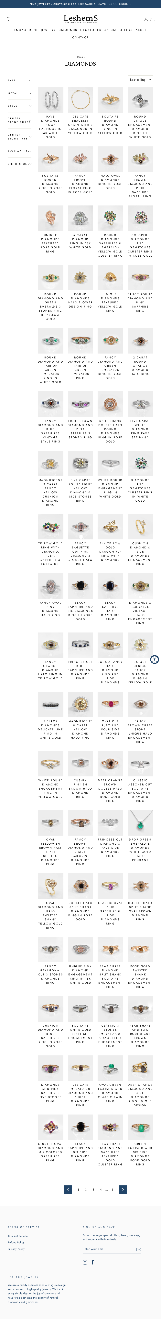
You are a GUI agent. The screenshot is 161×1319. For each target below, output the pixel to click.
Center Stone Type (18, 136)
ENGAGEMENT (26, 30)
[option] (80, 4)
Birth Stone (19, 164)
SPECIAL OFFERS (118, 30)
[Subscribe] (138, 1249)
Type (12, 80)
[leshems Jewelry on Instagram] (85, 1262)
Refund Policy (16, 1242)
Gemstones (90, 30)
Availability (19, 151)
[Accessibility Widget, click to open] (154, 659)
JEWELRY (48, 30)
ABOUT (141, 30)
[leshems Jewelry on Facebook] (92, 1262)
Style (13, 106)
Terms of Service (18, 1236)
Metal (13, 93)
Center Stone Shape (19, 120)
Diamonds (68, 30)
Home (79, 57)
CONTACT (80, 37)
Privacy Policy (16, 1249)
